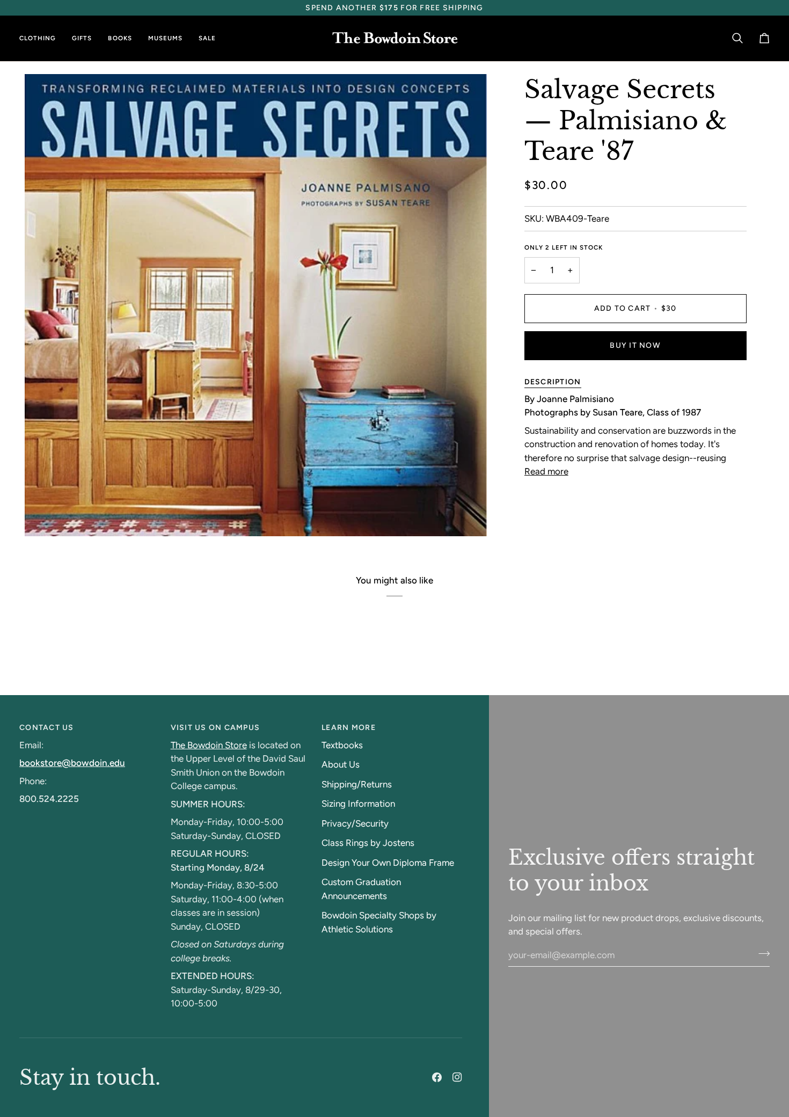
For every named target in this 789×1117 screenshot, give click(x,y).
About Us (341, 764)
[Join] (761, 953)
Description (552, 381)
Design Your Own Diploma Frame (388, 862)
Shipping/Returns (357, 784)
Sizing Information (358, 803)
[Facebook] (437, 1077)
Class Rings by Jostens (368, 842)
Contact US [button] (46, 727)
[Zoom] (44, 516)
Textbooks (342, 745)
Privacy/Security (355, 823)
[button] (41, 38)
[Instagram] (457, 1077)
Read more (546, 471)
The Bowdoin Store (209, 745)
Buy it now (635, 345)
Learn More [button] (349, 727)
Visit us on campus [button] (215, 727)
